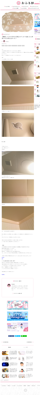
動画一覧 (9, 385)
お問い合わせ (33, 385)
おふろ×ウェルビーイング (34, 8)
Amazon (3, 257)
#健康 (35, 108)
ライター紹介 (13, 385)
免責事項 (29, 385)
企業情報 (25, 385)
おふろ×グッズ (25, 6)
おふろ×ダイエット (16, 6)
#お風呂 (6, 45)
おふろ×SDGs (24, 8)
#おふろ (3, 45)
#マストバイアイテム (14, 45)
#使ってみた (19, 45)
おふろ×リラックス (34, 6)
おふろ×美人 (7, 6)
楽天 (2, 258)
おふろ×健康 (16, 8)
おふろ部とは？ (4, 385)
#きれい (9, 45)
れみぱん (7, 41)
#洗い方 (23, 45)
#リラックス (36, 105)
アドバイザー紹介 (19, 385)
